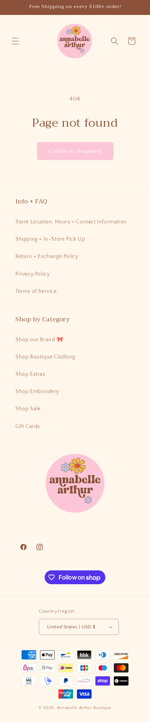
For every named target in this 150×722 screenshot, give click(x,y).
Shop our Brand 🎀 (39, 340)
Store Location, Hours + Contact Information (71, 222)
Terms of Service (36, 291)
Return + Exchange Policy (46, 256)
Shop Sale (27, 409)
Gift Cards (27, 426)
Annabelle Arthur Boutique (84, 707)
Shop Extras (30, 374)
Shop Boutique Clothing (45, 357)
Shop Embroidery (37, 391)
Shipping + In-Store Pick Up (50, 239)
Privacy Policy (32, 274)
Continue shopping (75, 151)
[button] (15, 41)
